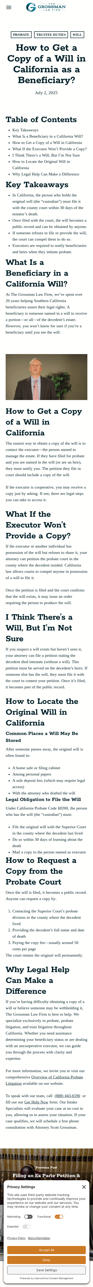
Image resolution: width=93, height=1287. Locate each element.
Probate (21, 34)
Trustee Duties (51, 34)
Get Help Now (36, 1102)
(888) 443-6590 (67, 1096)
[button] (8, 7)
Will (77, 34)
